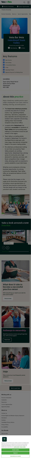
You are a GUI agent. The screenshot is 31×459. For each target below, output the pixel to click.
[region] (15, 446)
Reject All (15, 453)
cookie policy (16, 447)
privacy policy (23, 447)
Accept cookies (15, 449)
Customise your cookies (15, 456)
